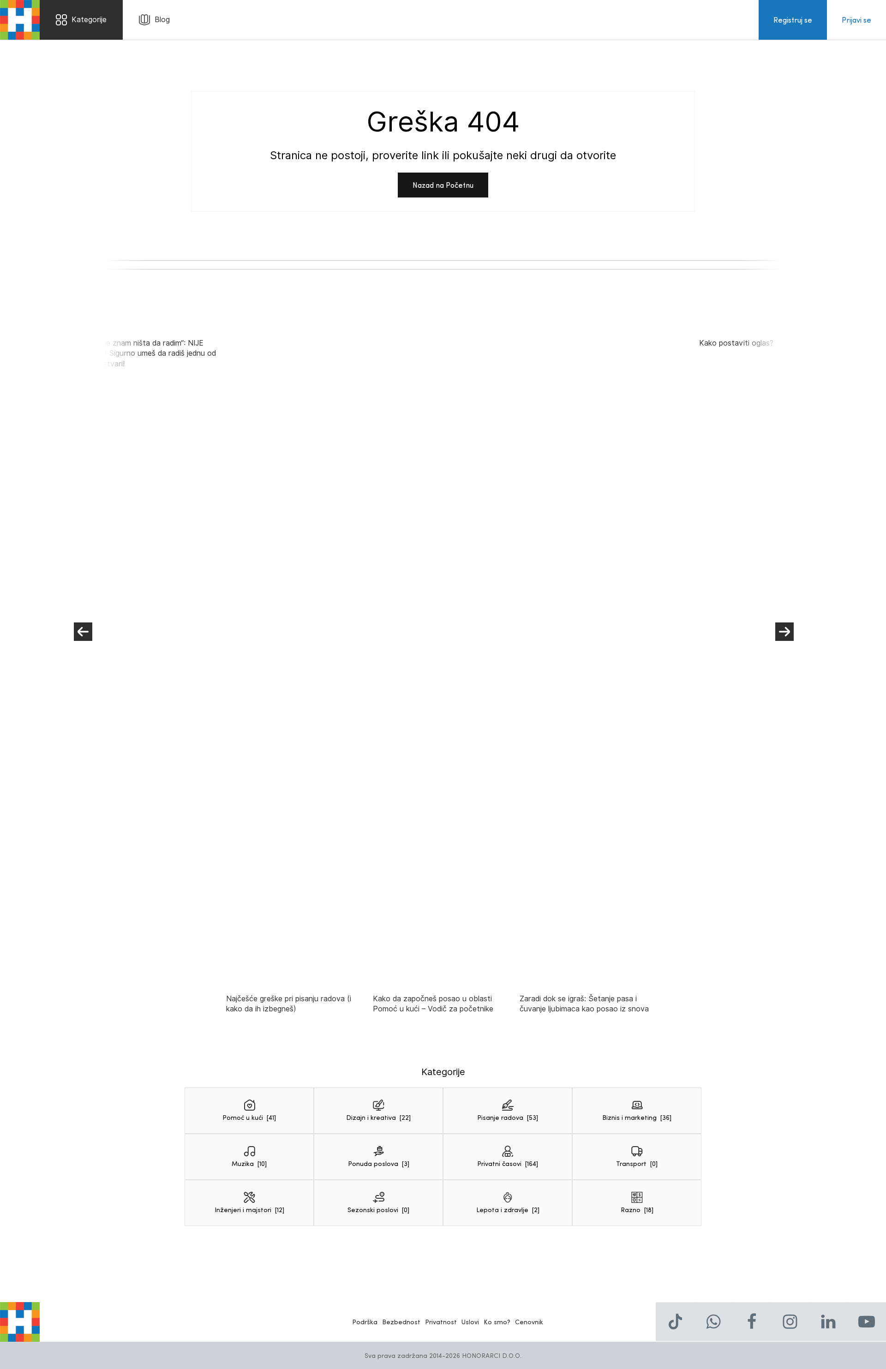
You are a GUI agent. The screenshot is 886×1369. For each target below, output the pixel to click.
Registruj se (792, 19)
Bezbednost (401, 1321)
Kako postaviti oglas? (736, 343)
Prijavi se (856, 19)
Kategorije (89, 19)
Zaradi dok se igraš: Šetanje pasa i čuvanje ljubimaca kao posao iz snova (584, 1003)
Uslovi (470, 1321)
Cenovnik (529, 1321)
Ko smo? (497, 1321)
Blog (162, 19)
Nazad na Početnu (443, 185)
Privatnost (441, 1321)
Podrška (364, 1321)
